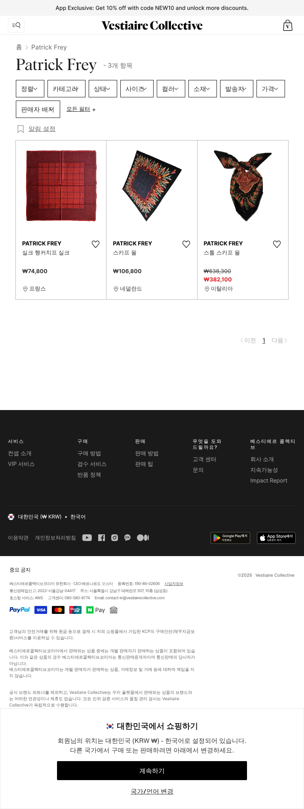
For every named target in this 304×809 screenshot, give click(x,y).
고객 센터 (205, 459)
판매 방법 (147, 453)
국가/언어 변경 (152, 791)
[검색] (16, 25)
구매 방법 (89, 453)
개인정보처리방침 (55, 537)
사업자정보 (174, 583)
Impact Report (268, 480)
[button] (287, 25)
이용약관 (18, 537)
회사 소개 (262, 459)
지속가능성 (264, 470)
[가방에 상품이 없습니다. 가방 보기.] (287, 25)
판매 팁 (144, 464)
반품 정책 (89, 474)
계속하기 (152, 770)
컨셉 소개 (20, 453)
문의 (198, 470)
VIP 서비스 (21, 464)
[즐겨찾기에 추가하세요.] (95, 244)
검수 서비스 (92, 464)
